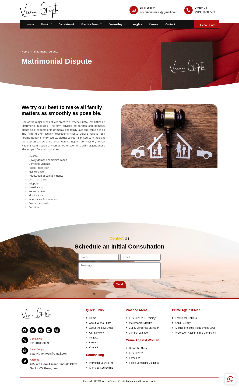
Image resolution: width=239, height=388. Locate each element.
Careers (153, 24)
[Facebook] (41, 330)
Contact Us (201, 7)
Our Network (66, 24)
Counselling (115, 24)
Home (30, 24)
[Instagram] (57, 330)
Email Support (147, 7)
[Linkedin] (49, 330)
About (44, 24)
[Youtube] (25, 330)
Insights (137, 24)
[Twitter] (33, 330)
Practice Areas (90, 24)
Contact (170, 24)
